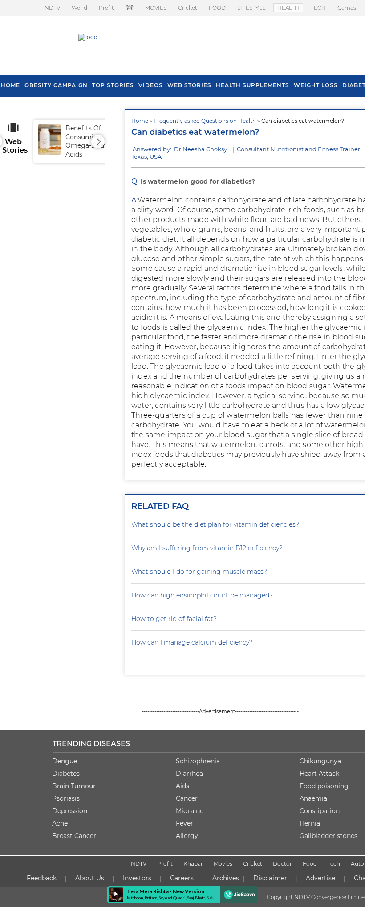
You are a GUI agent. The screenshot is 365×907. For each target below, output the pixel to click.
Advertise (320, 878)
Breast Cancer (74, 836)
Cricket (187, 7)
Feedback (42, 878)
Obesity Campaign (56, 85)
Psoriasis (66, 798)
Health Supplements (252, 85)
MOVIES (155, 7)
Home (139, 120)
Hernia (310, 823)
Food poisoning (324, 786)
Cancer (187, 798)
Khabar (193, 863)
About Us (89, 878)
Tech (334, 863)
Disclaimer (270, 878)
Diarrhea (189, 774)
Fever (184, 823)
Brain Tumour (74, 786)
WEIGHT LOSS (316, 85)
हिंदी (130, 7)
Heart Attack (319, 774)
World (79, 7)
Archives (225, 878)
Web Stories (189, 85)
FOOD (217, 7)
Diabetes (66, 774)
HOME (10, 85)
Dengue (64, 761)
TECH (318, 7)
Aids (182, 786)
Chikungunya (320, 761)
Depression (69, 811)
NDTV (52, 7)
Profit (106, 7)
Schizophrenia (198, 761)
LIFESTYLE (251, 7)
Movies (223, 863)
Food (310, 863)
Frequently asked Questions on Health (205, 120)
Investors (137, 878)
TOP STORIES (113, 85)
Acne (60, 823)
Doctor (282, 863)
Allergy (187, 836)
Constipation (320, 811)
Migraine (189, 811)
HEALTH (288, 7)
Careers (182, 878)
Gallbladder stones (328, 836)
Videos (150, 85)
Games (346, 7)
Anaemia (313, 798)
